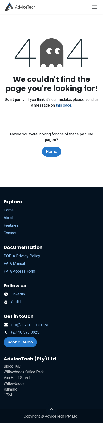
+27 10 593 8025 (25, 332)
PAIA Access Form (19, 271)
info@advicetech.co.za (29, 324)
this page (63, 105)
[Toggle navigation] (94, 7)
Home (51, 151)
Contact (10, 233)
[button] (51, 409)
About (8, 217)
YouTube (18, 302)
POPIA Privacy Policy (22, 256)
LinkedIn (18, 294)
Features (11, 225)
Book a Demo (20, 342)
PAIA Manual (14, 263)
